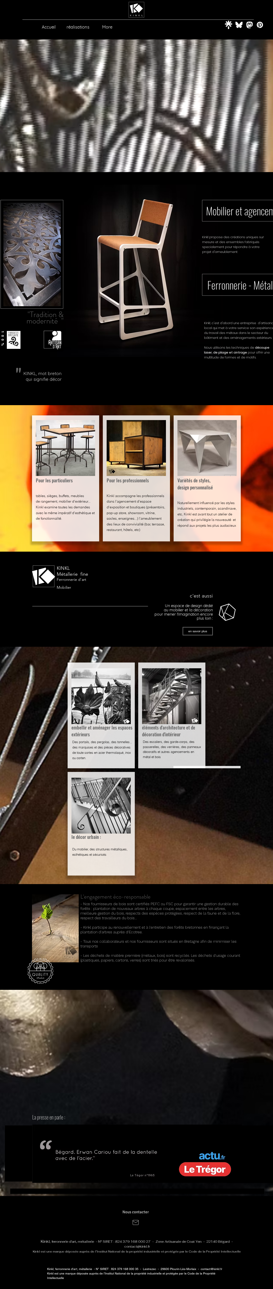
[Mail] (135, 1222)
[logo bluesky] (239, 25)
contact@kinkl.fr (137, 1246)
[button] (137, 1154)
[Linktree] (228, 25)
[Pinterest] (260, 25)
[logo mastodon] (249, 25)
